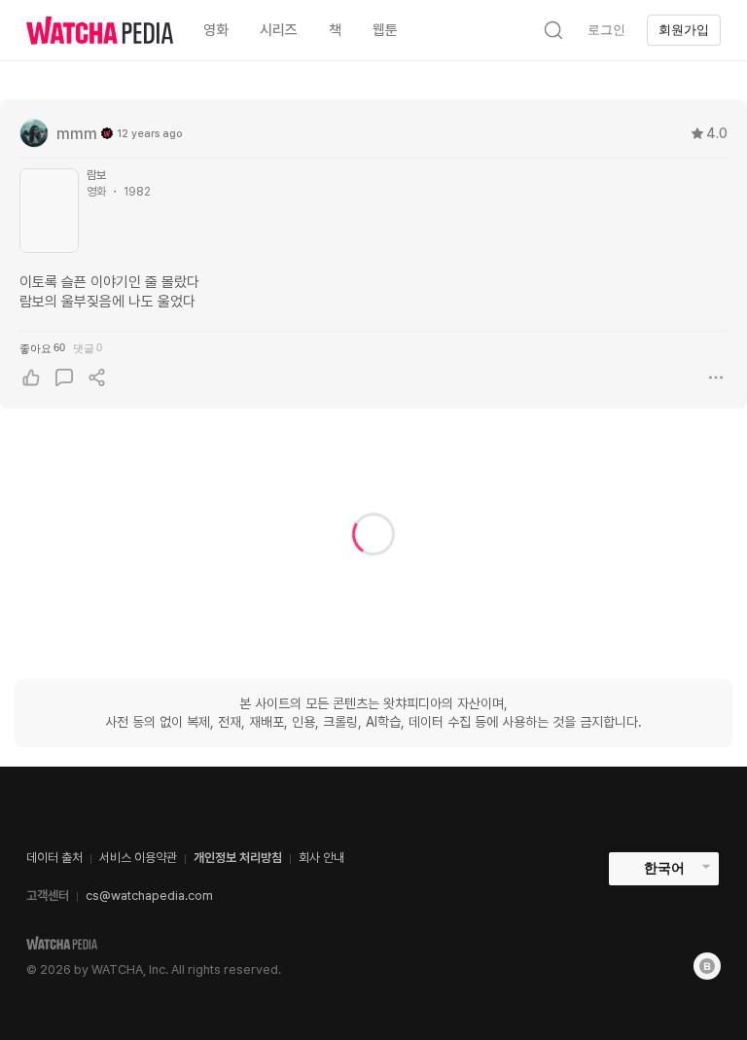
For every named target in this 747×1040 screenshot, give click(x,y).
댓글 (87, 347)
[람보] (49, 210)
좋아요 (42, 347)
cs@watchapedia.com (149, 895)
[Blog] (707, 966)
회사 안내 (321, 857)
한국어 (664, 868)
